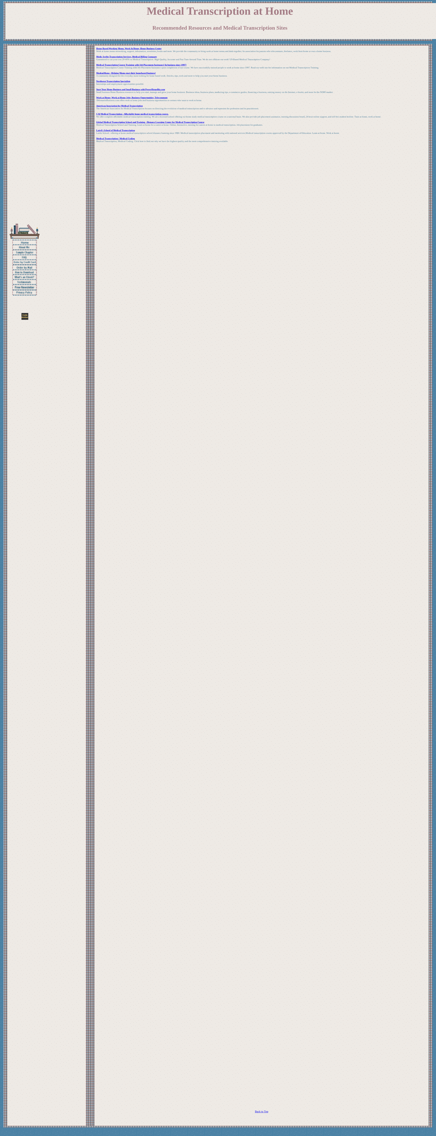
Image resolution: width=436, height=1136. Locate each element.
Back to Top (261, 1111)
